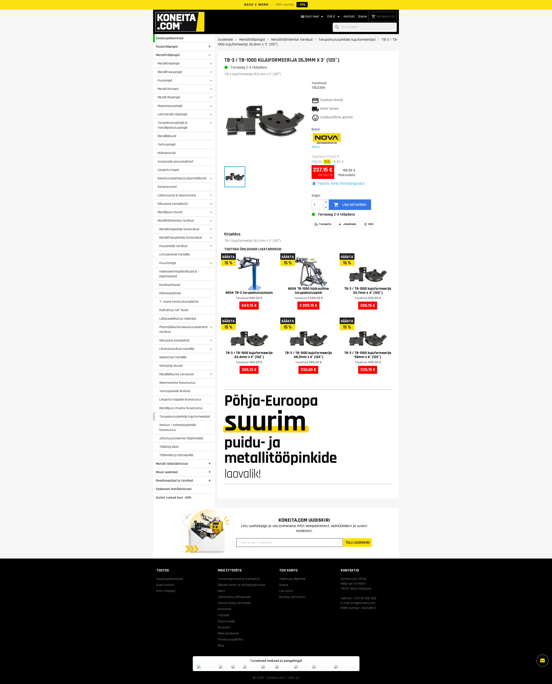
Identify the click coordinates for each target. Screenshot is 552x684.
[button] (338, 183)
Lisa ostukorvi (350, 204)
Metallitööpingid (168, 55)
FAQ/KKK (223, 615)
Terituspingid (167, 144)
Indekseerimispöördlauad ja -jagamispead (179, 274)
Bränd (316, 129)
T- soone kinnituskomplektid (178, 301)
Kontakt (349, 16)
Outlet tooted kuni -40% (173, 497)
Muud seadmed (167, 472)
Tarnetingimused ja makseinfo (239, 579)
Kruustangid (167, 263)
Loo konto (286, 591)
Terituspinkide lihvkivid (174, 391)
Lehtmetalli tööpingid (172, 114)
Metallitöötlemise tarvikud (176, 220)
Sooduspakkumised (169, 38)
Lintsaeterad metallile (174, 254)
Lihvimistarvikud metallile (176, 349)
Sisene (362, 16)
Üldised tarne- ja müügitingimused (241, 585)
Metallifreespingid (170, 72)
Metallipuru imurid (170, 212)
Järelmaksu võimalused (234, 597)
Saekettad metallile (173, 357)
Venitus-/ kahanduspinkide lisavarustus (177, 427)
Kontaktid (224, 609)
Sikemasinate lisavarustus (177, 382)
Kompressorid (167, 187)
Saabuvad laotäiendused (173, 489)
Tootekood (319, 83)
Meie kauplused (228, 633)
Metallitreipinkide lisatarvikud (179, 229)
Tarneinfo (325, 224)
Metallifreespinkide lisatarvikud (180, 237)
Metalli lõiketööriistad (172, 464)
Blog (221, 645)
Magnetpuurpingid (170, 106)
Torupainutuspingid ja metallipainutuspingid (172, 125)
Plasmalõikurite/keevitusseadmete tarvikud (183, 329)
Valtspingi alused (171, 365)
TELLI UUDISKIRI (357, 542)
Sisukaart (224, 627)
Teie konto (288, 570)
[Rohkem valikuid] (542, 660)
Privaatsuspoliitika (230, 639)
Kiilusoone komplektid (173, 204)
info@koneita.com (363, 603)
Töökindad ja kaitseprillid (176, 455)
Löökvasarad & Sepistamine (177, 195)
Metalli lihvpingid (169, 97)
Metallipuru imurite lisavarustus (181, 408)
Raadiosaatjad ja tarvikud (174, 480)
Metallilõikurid (167, 136)
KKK (370, 224)
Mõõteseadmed (170, 293)
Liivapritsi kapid (168, 170)
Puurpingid (165, 80)
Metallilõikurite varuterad (176, 374)
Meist (221, 591)
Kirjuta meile (226, 621)
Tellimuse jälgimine (292, 579)
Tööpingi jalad (168, 447)
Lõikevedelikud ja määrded (177, 318)
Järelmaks (349, 224)
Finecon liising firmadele (234, 603)
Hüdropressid (167, 153)
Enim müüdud (165, 591)
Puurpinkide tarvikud (173, 246)
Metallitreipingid (168, 63)
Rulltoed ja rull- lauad (173, 310)
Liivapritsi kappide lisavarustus (180, 399)
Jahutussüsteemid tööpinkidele (181, 438)
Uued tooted (165, 585)
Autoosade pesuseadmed (175, 161)
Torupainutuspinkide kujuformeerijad (184, 416)
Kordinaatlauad (169, 285)
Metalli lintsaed (168, 89)
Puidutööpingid (167, 46)
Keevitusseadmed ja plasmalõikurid (182, 178)
